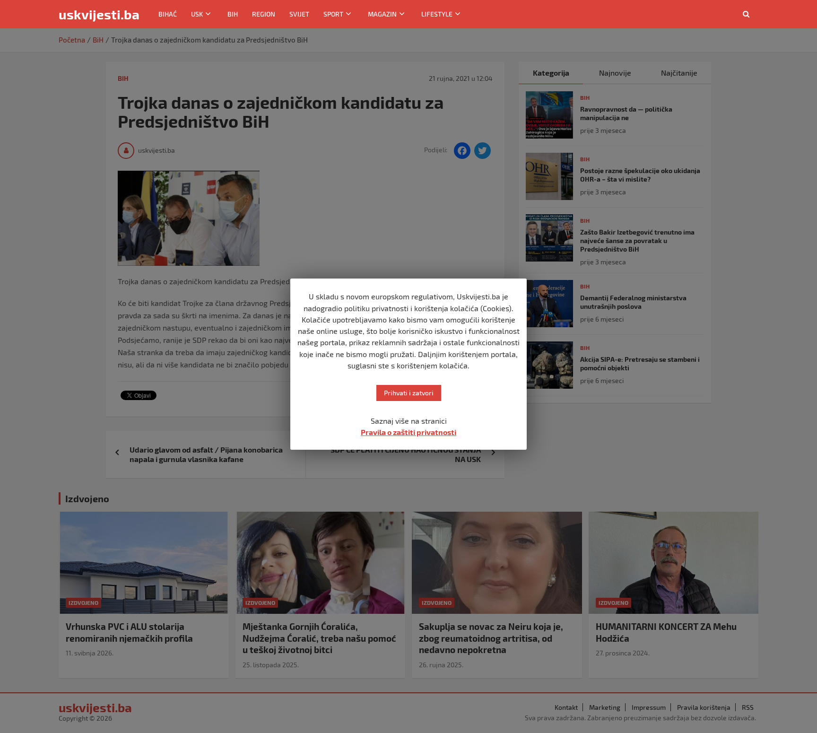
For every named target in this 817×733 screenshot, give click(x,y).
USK (197, 14)
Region (263, 14)
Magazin (382, 14)
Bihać (167, 14)
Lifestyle (436, 14)
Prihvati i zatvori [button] (409, 393)
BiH (232, 14)
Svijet (299, 14)
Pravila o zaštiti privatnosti (408, 432)
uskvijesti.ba (99, 14)
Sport (333, 14)
